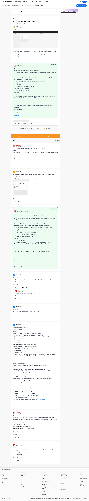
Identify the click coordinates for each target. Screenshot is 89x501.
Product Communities (8, 5)
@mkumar (16, 447)
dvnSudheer (47, 399)
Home (3, 5)
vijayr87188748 (18, 171)
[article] (35, 155)
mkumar (17, 26)
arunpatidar (19, 65)
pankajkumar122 (18, 274)
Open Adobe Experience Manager (69, 11)
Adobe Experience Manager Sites (26, 5)
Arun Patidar (16, 277)
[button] (81, 5)
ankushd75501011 (21, 290)
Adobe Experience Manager (16, 5)
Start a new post (43, 136)
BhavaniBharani (18, 444)
